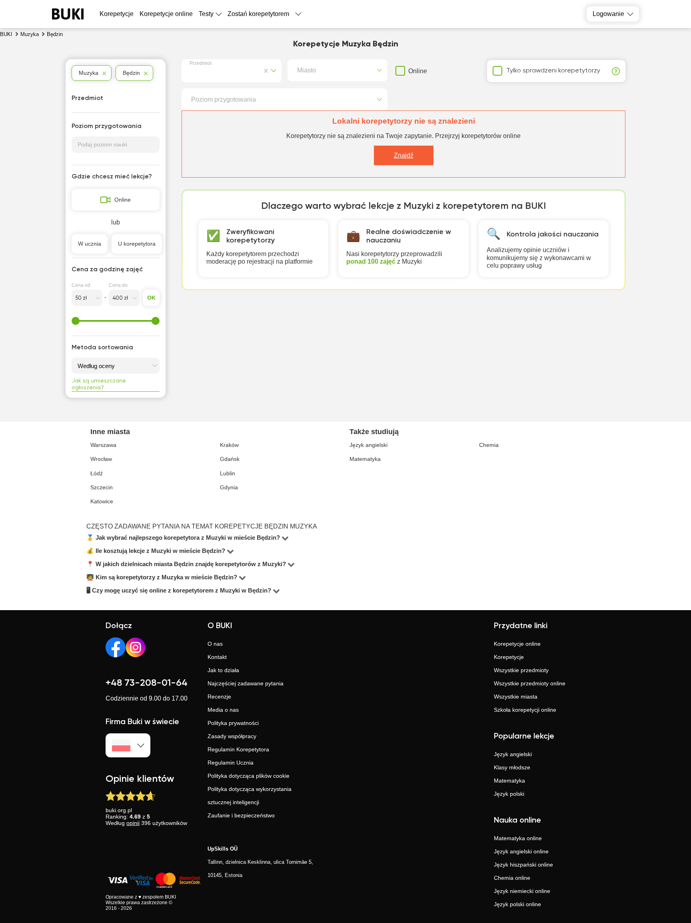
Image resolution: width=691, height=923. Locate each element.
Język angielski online (521, 851)
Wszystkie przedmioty (521, 670)
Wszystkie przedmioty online (529, 683)
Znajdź (403, 155)
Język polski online (517, 904)
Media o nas (223, 710)
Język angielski (513, 754)
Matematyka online (518, 838)
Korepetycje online (166, 13)
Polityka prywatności (233, 723)
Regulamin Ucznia (231, 762)
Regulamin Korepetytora (238, 749)
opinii (133, 823)
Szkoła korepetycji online (525, 710)
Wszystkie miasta (515, 696)
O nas (215, 644)
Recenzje (219, 696)
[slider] (76, 321)
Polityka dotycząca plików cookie (249, 776)
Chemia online (512, 878)
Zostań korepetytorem (258, 13)
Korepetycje (509, 657)
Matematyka (509, 780)
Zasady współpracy (232, 736)
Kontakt (217, 657)
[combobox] (191, 70)
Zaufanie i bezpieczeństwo (241, 815)
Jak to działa (223, 670)
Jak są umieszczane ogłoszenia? (99, 384)
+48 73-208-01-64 (147, 683)
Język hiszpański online (523, 864)
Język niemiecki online (522, 891)
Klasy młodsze (512, 767)
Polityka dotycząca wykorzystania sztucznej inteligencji (250, 795)
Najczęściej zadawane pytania (246, 683)
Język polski (509, 794)
